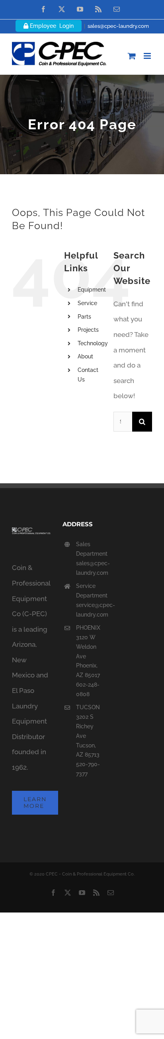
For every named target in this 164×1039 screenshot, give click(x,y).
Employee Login (51, 26)
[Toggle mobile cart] (132, 56)
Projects (88, 330)
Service (87, 303)
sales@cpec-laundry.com (118, 26)
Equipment (92, 289)
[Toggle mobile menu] (148, 56)
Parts (84, 316)
